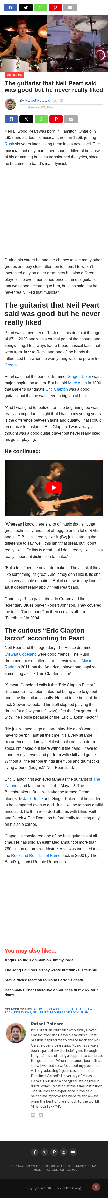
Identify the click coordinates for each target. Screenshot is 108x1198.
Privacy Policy (85, 1165)
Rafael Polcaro (37, 100)
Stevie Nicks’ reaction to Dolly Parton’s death (44, 980)
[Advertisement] (54, 213)
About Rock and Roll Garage (56, 1169)
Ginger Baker (79, 376)
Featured (79, 1009)
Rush (9, 144)
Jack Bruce (33, 798)
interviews (22, 1012)
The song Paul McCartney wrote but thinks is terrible (51, 970)
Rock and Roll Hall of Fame (35, 855)
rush (84, 1012)
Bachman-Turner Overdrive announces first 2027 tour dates (51, 992)
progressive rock (64, 1012)
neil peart (40, 1012)
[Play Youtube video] (54, 488)
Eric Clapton (57, 389)
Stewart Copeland (21, 654)
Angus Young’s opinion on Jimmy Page (39, 960)
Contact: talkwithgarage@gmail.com (40, 1165)
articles (40, 1009)
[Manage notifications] (96, 1187)
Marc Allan (77, 383)
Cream (11, 365)
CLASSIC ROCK (59, 1009)
